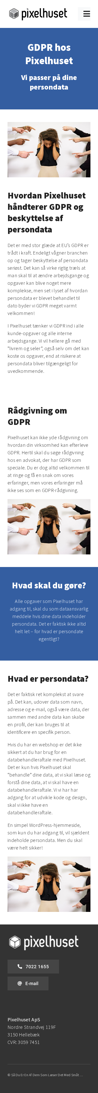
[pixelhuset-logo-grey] (38, 9)
